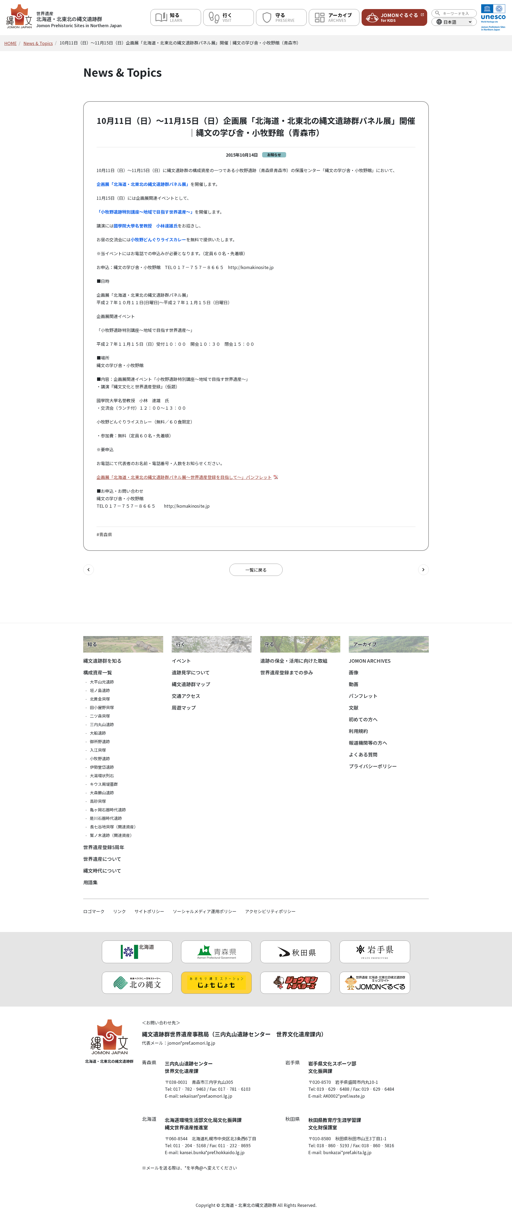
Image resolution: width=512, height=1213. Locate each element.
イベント (181, 660)
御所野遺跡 (100, 741)
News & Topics (38, 43)
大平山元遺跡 (102, 682)
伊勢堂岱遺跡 (102, 767)
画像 (353, 672)
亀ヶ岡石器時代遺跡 (108, 809)
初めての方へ (363, 719)
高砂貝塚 (98, 801)
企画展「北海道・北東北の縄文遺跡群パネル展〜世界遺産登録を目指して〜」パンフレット (184, 477)
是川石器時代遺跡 (106, 818)
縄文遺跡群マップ (191, 684)
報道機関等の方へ (368, 742)
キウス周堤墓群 (104, 784)
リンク (119, 911)
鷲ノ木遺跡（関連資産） (112, 835)
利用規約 (358, 730)
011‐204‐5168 (189, 1145)
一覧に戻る (256, 570)
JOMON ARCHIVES (370, 660)
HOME (10, 43)
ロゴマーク (94, 911)
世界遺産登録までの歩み (286, 672)
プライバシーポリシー (373, 766)
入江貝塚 (98, 750)
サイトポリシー (149, 911)
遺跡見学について (191, 672)
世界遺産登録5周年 (103, 847)
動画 (353, 684)
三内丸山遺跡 (102, 724)
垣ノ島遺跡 (100, 690)
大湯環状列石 (102, 775)
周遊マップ (184, 707)
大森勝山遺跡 (102, 792)
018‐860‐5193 (333, 1145)
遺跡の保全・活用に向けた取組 (293, 660)
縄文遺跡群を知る (102, 660)
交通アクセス (186, 695)
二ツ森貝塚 (100, 716)
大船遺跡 (98, 733)
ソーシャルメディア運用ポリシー (205, 911)
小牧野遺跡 (100, 758)
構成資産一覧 (97, 672)
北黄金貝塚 (100, 699)
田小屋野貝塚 (102, 707)
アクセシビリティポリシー (270, 911)
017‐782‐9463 (189, 1089)
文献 (353, 707)
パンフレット (363, 695)
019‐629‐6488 (333, 1089)
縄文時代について (102, 870)
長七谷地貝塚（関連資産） (114, 826)
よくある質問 (363, 754)
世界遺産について (102, 858)
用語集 (90, 882)
